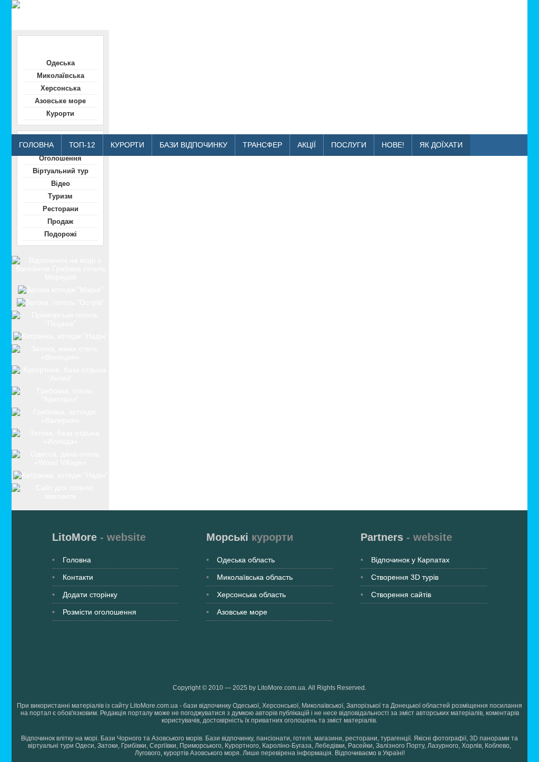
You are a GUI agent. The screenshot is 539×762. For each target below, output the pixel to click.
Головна (36, 145)
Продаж (60, 221)
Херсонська (61, 88)
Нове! (393, 145)
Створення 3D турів (404, 577)
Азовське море (60, 101)
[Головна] (201, 4)
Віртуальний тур (60, 171)
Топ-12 (82, 145)
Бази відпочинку (193, 145)
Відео (60, 183)
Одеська (60, 63)
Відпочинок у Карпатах (410, 560)
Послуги (348, 145)
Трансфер (262, 145)
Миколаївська (60, 76)
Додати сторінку (90, 594)
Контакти (78, 577)
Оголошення (60, 158)
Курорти (127, 145)
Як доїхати (441, 145)
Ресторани (60, 209)
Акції (306, 145)
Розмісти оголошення (99, 612)
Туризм (60, 196)
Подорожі (60, 234)
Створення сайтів (401, 594)
